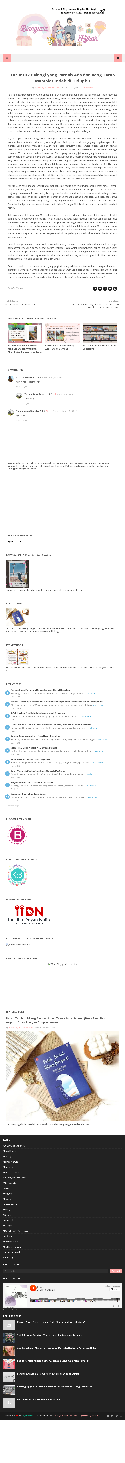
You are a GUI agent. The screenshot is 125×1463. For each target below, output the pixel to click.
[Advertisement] (29, 503)
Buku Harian (17, 288)
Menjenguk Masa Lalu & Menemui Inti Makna (32, 782)
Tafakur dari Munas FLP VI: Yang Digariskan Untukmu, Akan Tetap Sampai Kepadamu (25, 348)
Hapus (24, 386)
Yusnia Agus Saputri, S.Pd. (47, 87)
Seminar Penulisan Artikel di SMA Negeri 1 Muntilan (35, 736)
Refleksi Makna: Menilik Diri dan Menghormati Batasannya (38, 713)
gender (7, 1215)
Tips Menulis (10, 1183)
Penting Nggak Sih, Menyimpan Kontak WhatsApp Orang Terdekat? (54, 1386)
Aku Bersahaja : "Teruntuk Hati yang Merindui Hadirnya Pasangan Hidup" (57, 1347)
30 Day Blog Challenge (14, 1145)
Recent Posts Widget (12, 806)
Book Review (10, 1151)
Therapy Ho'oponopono (15, 1177)
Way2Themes (27, 1415)
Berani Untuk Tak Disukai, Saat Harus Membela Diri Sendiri (38, 771)
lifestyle (8, 1225)
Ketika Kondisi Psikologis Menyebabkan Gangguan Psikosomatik (53, 1360)
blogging (8, 1193)
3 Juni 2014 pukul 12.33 (68, 394)
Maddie (5, 1310)
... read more (91, 693)
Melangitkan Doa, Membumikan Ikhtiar (38, 1399)
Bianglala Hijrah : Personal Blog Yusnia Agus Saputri (77, 1415)
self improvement (12, 1246)
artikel (7, 1188)
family (7, 1209)
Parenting (8, 1167)
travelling (8, 1257)
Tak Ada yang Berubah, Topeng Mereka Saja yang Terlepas (49, 1335)
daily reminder (11, 1204)
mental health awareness (16, 1230)
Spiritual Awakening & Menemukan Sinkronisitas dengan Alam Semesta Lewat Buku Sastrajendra (57, 702)
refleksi (8, 1236)
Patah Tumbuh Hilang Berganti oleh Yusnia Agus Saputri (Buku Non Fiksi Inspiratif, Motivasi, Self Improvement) (55, 1020)
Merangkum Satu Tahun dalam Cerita (28, 794)
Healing (7, 1156)
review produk (11, 1241)
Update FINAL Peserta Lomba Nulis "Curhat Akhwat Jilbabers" (51, 1322)
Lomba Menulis (11, 1161)
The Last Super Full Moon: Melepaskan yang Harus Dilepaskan (40, 690)
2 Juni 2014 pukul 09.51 (53, 377)
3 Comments (87, 87)
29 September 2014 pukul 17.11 (63, 411)
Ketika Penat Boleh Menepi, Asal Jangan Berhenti (34, 748)
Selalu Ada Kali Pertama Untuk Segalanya (30, 759)
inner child (9, 1220)
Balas (18, 386)
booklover (9, 1199)
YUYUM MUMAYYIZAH (28, 377)
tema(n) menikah (12, 1252)
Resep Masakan (11, 1172)
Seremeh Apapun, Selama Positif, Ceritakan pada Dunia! (48, 1373)
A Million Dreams (15, 1310)
